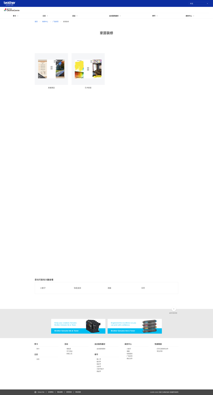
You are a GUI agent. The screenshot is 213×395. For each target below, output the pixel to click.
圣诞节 (99, 371)
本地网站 (50, 392)
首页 (36, 21)
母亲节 (99, 364)
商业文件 (129, 358)
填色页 (69, 349)
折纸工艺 (69, 353)
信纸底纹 (77, 288)
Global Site (41, 392)
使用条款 (69, 392)
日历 (143, 288)
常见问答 (160, 351)
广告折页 (55, 21)
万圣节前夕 (100, 369)
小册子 (43, 288)
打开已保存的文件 (162, 349)
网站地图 (78, 392)
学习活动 (69, 351)
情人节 (99, 359)
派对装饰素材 (101, 349)
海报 (109, 288)
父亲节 (99, 366)
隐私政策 (60, 392)
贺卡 (37, 349)
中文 (191, 3)
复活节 (99, 361)
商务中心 (45, 21)
